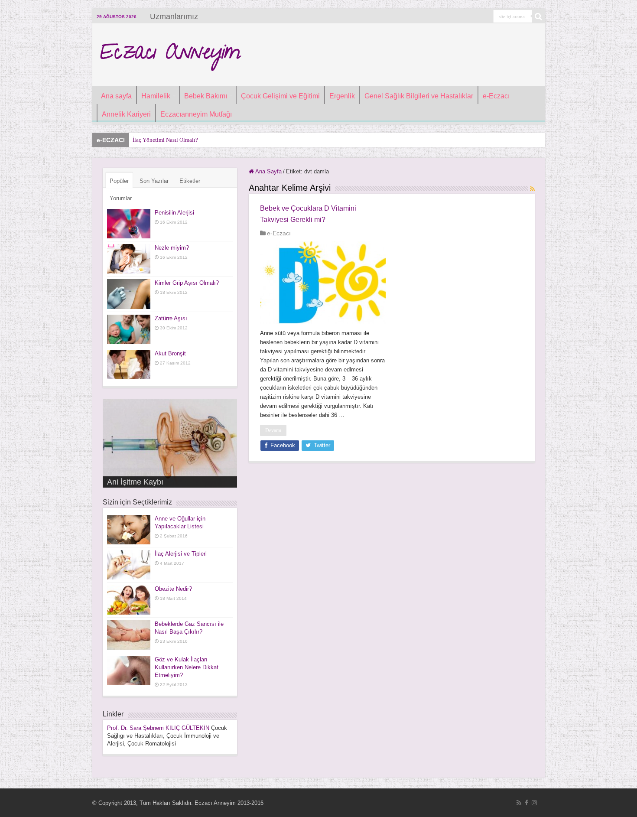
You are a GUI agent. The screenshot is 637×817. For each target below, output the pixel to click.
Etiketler (189, 181)
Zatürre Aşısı (171, 318)
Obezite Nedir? (173, 589)
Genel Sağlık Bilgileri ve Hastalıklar (418, 96)
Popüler (119, 181)
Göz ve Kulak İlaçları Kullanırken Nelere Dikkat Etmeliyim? (186, 667)
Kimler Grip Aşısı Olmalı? (187, 283)
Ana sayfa (116, 96)
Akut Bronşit (170, 353)
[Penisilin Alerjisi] (128, 223)
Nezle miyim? (172, 247)
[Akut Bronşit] (128, 364)
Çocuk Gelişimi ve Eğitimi (280, 96)
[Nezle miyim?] (128, 258)
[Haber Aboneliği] (532, 189)
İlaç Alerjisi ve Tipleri (181, 553)
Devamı (273, 430)
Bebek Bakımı (205, 96)
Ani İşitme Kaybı (135, 482)
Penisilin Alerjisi (174, 212)
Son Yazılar (154, 181)
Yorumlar (121, 198)
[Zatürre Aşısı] (128, 329)
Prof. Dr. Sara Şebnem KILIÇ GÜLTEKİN (158, 728)
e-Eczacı (496, 96)
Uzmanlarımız (174, 16)
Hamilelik (155, 96)
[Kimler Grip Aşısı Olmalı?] (128, 294)
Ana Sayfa (268, 171)
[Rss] (519, 802)
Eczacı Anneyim (169, 55)
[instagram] (534, 802)
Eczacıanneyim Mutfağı (196, 114)
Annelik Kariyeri (126, 114)
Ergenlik (342, 96)
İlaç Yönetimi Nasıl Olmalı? (165, 140)
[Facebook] (526, 802)
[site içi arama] (538, 16)
